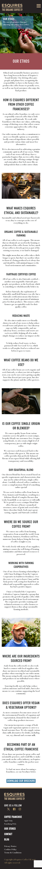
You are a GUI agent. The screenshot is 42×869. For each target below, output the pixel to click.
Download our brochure (21, 781)
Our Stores (10, 828)
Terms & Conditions (13, 852)
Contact (8, 834)
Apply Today (8, 821)
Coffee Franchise (13, 817)
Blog (6, 839)
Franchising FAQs (10, 824)
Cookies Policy (10, 849)
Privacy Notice (10, 846)
